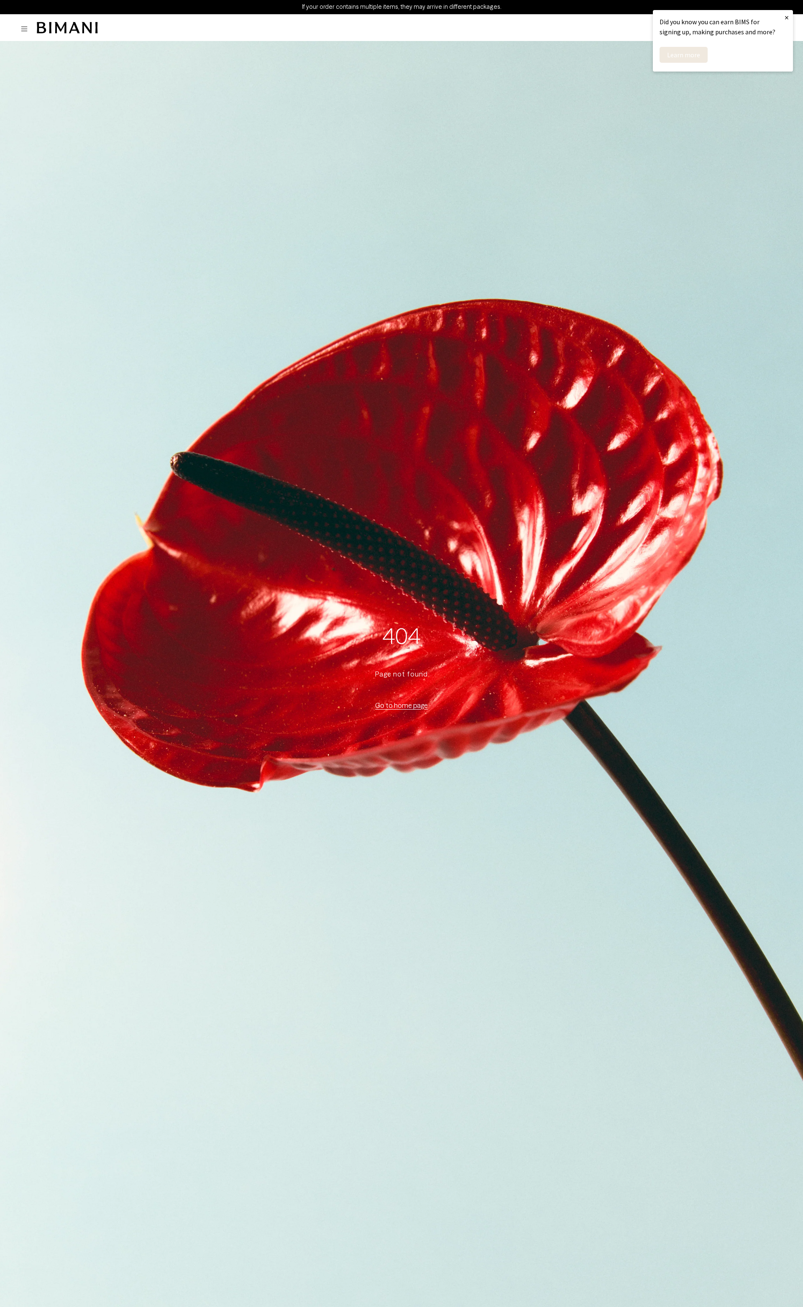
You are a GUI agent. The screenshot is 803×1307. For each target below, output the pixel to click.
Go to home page (401, 705)
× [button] (787, 17)
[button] (26, 29)
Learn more (683, 55)
